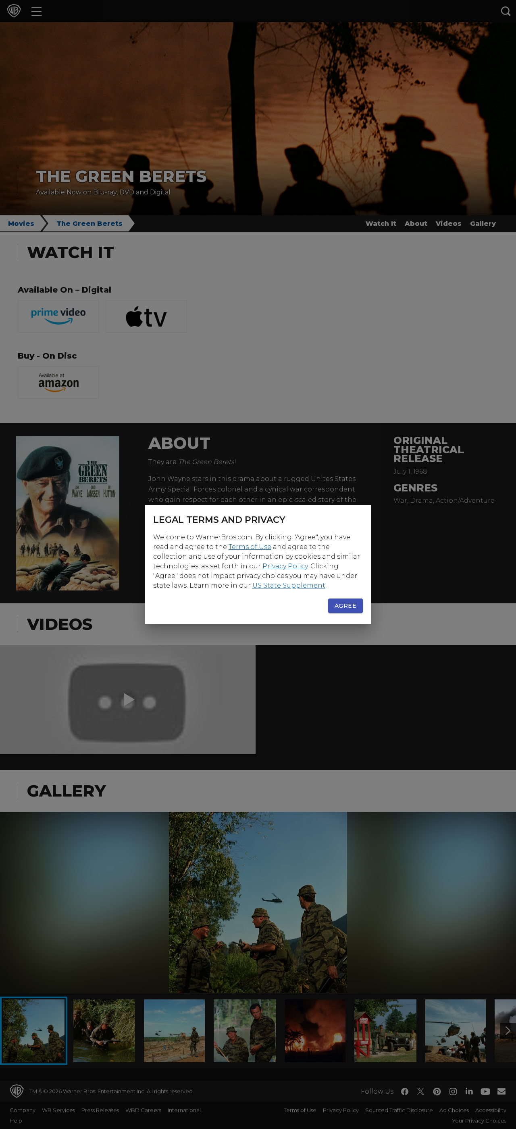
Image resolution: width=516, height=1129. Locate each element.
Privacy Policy (285, 566)
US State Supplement (288, 585)
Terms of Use (250, 547)
